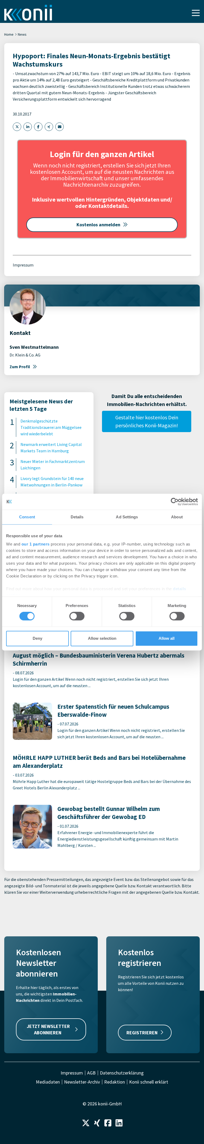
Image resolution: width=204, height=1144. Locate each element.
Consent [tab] (27, 517)
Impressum (23, 265)
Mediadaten (48, 1082)
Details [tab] (77, 517)
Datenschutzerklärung (122, 1073)
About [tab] (177, 517)
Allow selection (102, 638)
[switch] (76, 616)
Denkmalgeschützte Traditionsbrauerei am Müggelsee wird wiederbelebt (51, 427)
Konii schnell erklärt (148, 1082)
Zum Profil (20, 366)
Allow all (167, 638)
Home (9, 34)
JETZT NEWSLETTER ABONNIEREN (48, 1029)
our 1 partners (36, 544)
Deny (37, 638)
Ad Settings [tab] (127, 517)
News (22, 34)
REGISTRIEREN (142, 1033)
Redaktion (114, 1082)
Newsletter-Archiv (82, 1082)
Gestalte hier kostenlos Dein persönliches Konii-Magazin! (146, 421)
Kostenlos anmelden (98, 225)
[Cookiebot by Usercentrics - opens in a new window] (174, 502)
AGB (91, 1073)
